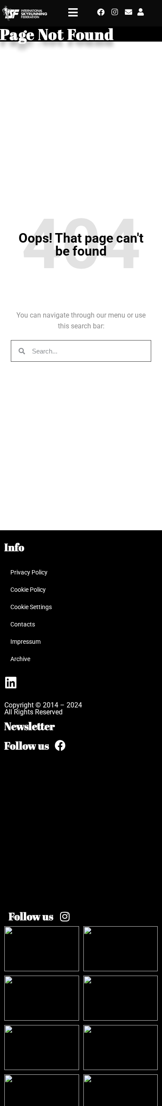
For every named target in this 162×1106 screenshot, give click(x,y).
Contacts (22, 624)
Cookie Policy (28, 589)
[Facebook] (101, 12)
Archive (20, 658)
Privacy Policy (29, 572)
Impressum (25, 641)
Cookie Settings (31, 606)
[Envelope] (128, 12)
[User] (140, 12)
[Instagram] (115, 12)
